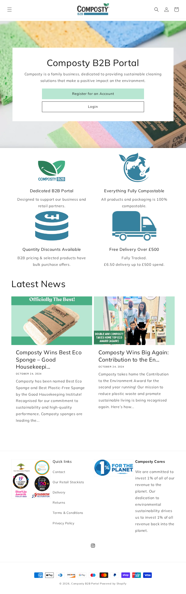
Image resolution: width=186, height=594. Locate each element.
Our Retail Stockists (68, 482)
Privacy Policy (63, 523)
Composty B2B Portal (85, 583)
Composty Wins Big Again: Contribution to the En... (133, 356)
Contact (59, 472)
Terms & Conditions (68, 513)
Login (93, 106)
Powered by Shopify (113, 583)
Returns (59, 502)
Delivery (59, 492)
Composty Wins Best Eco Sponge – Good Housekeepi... (49, 359)
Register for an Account (93, 93)
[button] (10, 10)
